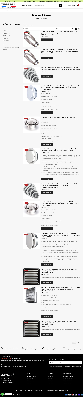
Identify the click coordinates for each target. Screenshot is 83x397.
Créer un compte (71, 5)
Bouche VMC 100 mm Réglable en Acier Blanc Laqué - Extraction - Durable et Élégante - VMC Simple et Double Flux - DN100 (59, 149)
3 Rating (6, 35)
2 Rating (6, 38)
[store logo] (8, 5)
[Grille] (79, 29)
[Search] (60, 5)
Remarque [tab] (5, 28)
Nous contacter (49, 10)
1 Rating (6, 40)
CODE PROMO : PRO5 (48, 1)
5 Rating (6, 30)
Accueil (37, 10)
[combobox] (48, 5)
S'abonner (80, 363)
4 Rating (7, 33)
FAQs (42, 10)
